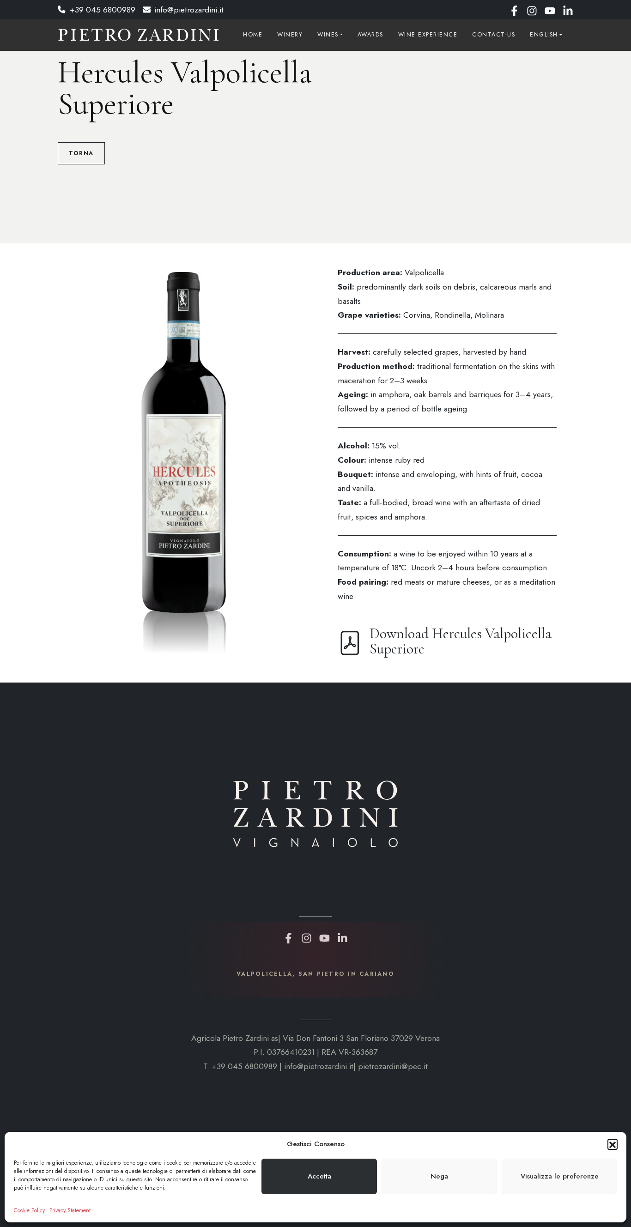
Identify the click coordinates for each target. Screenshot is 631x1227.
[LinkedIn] (568, 10)
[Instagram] (532, 10)
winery (290, 34)
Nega (439, 1176)
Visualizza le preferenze (560, 1176)
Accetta (319, 1176)
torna (81, 153)
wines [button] (328, 34)
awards (370, 34)
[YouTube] (550, 10)
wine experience (427, 34)
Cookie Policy (29, 1210)
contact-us (493, 34)
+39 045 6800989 (102, 10)
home (252, 34)
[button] (612, 1143)
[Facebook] (514, 10)
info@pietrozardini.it (189, 10)
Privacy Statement (70, 1210)
